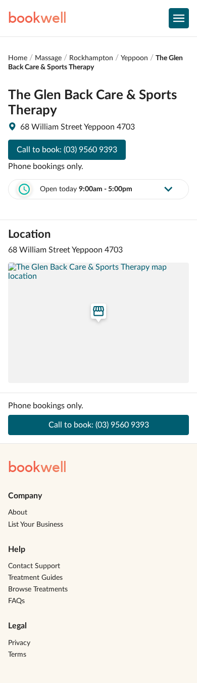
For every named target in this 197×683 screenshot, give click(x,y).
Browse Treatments (38, 589)
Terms (17, 654)
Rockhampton (91, 58)
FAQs (16, 601)
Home (17, 58)
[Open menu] (179, 18)
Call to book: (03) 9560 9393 (67, 150)
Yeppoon (134, 58)
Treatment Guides (35, 577)
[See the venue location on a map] (98, 323)
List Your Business (35, 524)
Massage (48, 58)
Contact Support (34, 566)
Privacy (19, 643)
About (17, 512)
